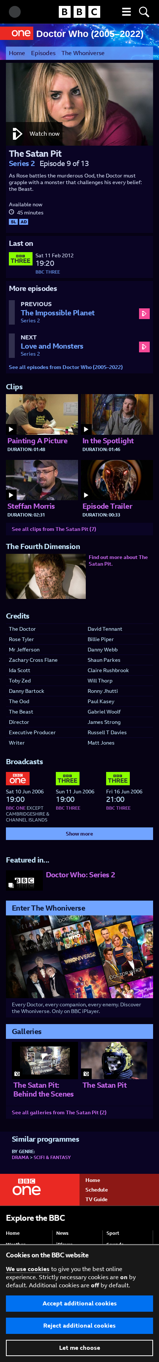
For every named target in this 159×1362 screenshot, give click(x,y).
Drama (20, 1157)
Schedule (96, 1190)
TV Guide (96, 1199)
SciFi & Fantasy (52, 1157)
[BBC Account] (15, 12)
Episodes (43, 53)
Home (17, 53)
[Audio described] (23, 224)
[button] (126, 12)
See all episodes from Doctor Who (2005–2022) (66, 367)
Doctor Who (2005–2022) (89, 33)
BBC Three (47, 272)
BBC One (16, 808)
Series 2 (22, 163)
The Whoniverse (83, 53)
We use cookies (28, 1269)
